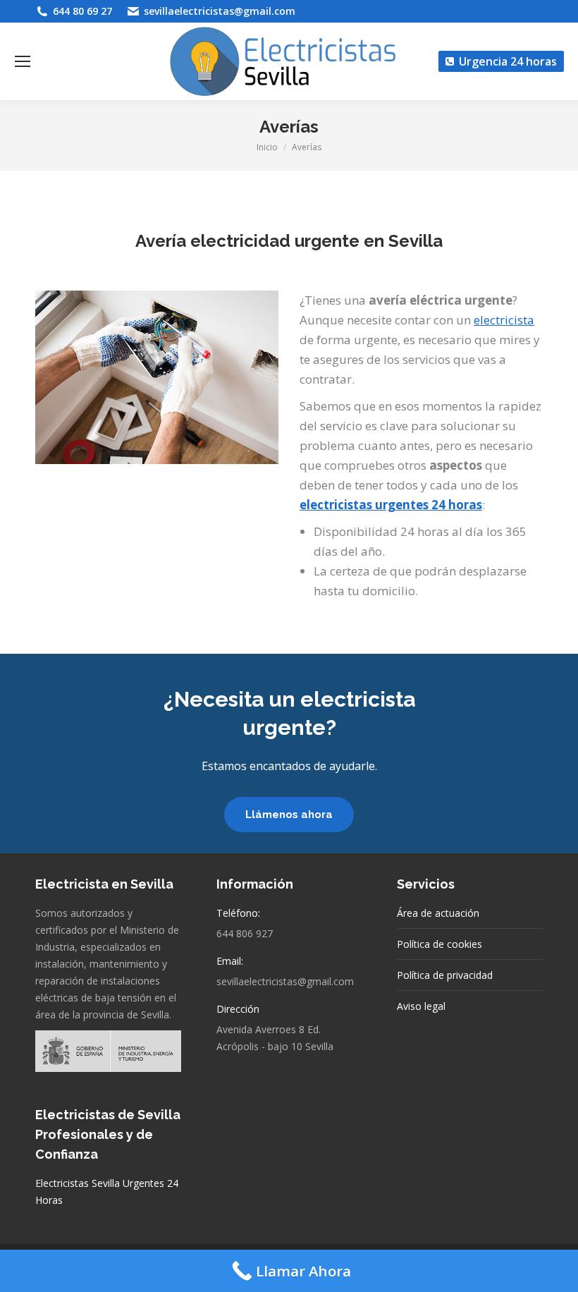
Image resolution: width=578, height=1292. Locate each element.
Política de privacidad (445, 975)
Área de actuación (438, 913)
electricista (504, 320)
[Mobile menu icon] (22, 61)
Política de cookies (439, 944)
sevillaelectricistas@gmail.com (219, 11)
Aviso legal (421, 1006)
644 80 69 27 (82, 11)
